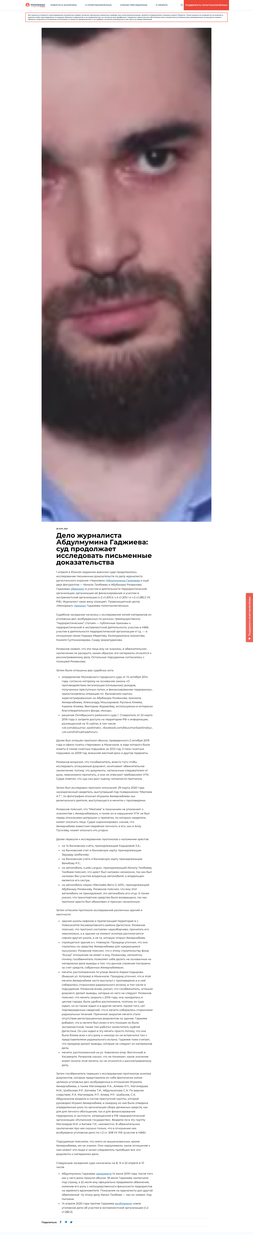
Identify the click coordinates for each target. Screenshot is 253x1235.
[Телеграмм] (65, 1222)
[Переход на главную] (35, 5)
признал (80, 605)
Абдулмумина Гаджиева (123, 580)
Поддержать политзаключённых (206, 5)
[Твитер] (71, 1222)
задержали (104, 1173)
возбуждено (123, 1203)
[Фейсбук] (60, 1222)
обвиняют (77, 589)
